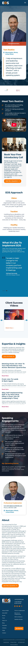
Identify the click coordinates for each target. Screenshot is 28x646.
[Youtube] (19, 606)
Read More (5, 375)
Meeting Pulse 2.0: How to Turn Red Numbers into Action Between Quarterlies (14, 365)
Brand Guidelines (14, 644)
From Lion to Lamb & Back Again (10, 380)
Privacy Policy (13, 642)
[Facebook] (17, 606)
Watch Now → (12, 328)
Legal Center (6, 642)
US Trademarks (21, 642)
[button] (3, 290)
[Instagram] (21, 606)
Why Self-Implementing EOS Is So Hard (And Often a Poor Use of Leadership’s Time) (12, 395)
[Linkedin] (15, 606)
